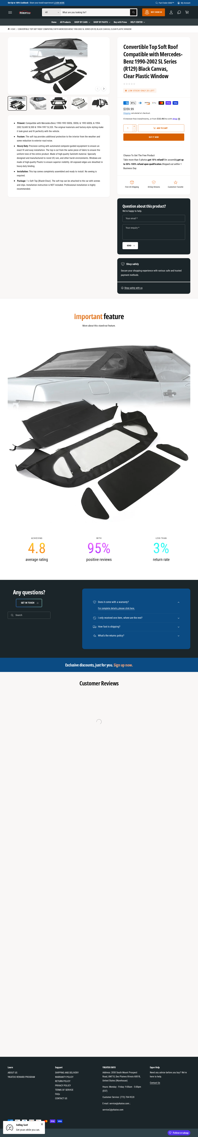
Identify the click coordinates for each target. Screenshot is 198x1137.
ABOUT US (12, 1072)
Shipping (126, 113)
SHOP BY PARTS (100, 22)
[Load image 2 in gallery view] (38, 103)
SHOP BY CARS (81, 22)
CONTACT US (61, 1098)
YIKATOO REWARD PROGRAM (21, 1077)
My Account (185, 3)
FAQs (57, 1094)
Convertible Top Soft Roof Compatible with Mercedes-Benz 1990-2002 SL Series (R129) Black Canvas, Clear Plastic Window (74, 29)
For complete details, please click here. (116, 608)
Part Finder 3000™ (166, 3)
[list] (99, 549)
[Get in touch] (179, 12)
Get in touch (27, 602)
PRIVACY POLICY (63, 1085)
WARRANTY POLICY (64, 1077)
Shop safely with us (133, 288)
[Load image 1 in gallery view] (17, 103)
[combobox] (99, 12)
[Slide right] (103, 88)
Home (13, 29)
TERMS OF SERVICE (64, 1089)
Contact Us (155, 1082)
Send (129, 245)
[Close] (42, 1124)
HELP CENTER (136, 22)
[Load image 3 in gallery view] (58, 103)
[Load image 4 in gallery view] (79, 103)
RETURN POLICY (62, 1081)
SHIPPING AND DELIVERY (67, 1072)
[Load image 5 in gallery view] (100, 103)
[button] (10, 12)
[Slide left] (97, 88)
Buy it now (154, 137)
